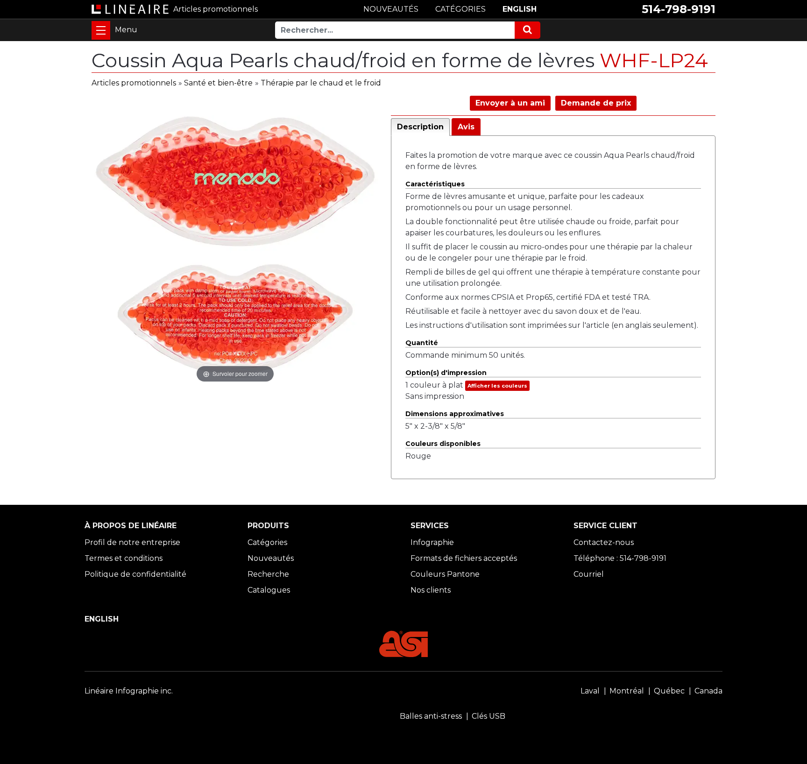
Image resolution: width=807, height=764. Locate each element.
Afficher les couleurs (497, 385)
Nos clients (431, 590)
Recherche (268, 574)
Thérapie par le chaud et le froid (321, 82)
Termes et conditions (124, 558)
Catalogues (269, 590)
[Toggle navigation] (101, 30)
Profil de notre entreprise (132, 542)
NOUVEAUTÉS (390, 9)
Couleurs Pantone (445, 574)
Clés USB (488, 716)
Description (420, 126)
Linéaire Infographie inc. (129, 690)
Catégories (267, 542)
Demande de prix (596, 103)
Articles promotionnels (134, 82)
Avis (466, 126)
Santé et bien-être (218, 82)
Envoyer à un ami (510, 103)
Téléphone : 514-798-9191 (619, 558)
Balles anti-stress (431, 716)
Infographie (432, 542)
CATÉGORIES (460, 9)
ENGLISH (520, 9)
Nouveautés (271, 558)
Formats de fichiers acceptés (464, 558)
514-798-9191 (678, 9)
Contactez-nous (603, 542)
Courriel (588, 574)
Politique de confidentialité (135, 574)
